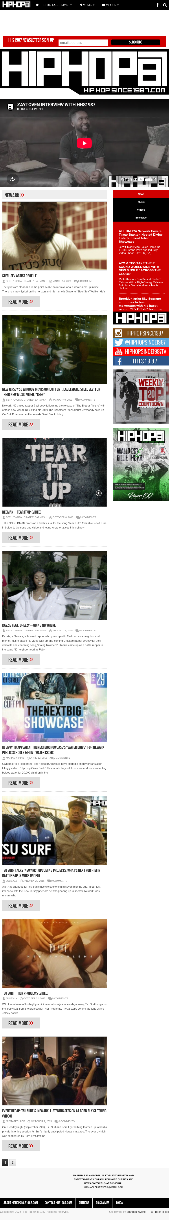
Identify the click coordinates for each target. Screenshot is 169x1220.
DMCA (119, 1203)
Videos (111, 5)
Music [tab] (141, 202)
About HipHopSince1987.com (21, 1203)
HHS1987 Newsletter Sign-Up (31, 40)
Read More (21, 300)
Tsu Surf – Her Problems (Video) (25, 993)
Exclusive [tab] (141, 217)
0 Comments (86, 281)
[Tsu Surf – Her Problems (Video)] (54, 953)
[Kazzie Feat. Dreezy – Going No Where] (54, 585)
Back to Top (162, 1211)
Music (87, 5)
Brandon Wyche (136, 1211)
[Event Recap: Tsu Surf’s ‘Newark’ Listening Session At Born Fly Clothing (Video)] (54, 1070)
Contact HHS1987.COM (58, 1203)
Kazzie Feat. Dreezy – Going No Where (29, 625)
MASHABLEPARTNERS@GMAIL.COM (103, 1187)
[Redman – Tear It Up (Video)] (54, 472)
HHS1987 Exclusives (54, 5)
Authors (84, 1203)
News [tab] (141, 194)
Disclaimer (102, 1203)
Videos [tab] (141, 209)
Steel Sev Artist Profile (19, 276)
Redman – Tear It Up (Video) (21, 512)
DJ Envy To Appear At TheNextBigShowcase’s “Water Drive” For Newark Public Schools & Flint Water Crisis (53, 750)
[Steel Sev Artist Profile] (54, 236)
